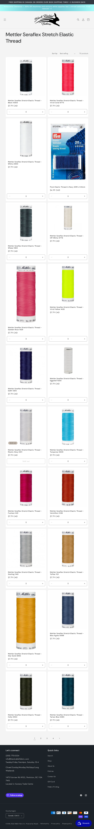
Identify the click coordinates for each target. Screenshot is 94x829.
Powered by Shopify (32, 824)
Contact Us (52, 776)
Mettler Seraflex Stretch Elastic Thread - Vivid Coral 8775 (67, 102)
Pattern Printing (53, 787)
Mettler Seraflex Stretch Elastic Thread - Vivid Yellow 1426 (67, 308)
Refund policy (45, 824)
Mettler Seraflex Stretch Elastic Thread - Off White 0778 (67, 237)
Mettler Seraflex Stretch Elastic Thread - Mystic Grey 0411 (25, 451)
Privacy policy (55, 824)
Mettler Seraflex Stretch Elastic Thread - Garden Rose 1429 (25, 328)
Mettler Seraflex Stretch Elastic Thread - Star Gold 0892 (25, 655)
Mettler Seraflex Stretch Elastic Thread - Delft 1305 (25, 390)
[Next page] (59, 738)
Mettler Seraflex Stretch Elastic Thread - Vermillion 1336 (67, 512)
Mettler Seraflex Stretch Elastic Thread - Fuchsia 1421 (25, 512)
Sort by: (55, 53)
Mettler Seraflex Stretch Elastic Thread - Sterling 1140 (25, 573)
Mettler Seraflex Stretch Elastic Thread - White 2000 (25, 163)
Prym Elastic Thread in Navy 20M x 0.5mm (67, 187)
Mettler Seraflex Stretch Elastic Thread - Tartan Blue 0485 (67, 716)
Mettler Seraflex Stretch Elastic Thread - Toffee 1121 (67, 573)
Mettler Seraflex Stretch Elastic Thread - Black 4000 (25, 102)
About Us (51, 766)
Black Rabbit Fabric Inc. (18, 824)
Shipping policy (67, 824)
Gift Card (51, 782)
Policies (51, 771)
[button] (4, 19)
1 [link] (34, 738)
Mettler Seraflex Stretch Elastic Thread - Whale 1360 (25, 247)
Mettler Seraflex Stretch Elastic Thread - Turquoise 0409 (67, 451)
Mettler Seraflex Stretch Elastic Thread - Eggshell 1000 (67, 379)
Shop (49, 761)
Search (50, 756)
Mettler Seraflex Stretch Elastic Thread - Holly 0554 (25, 716)
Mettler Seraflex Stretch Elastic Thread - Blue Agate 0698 (67, 634)
